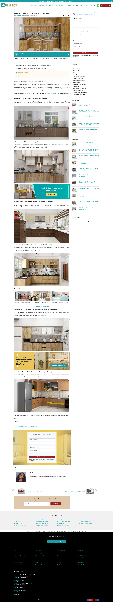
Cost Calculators (59, 5)
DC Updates (76, 74)
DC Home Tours (76, 72)
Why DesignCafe (59, 553)
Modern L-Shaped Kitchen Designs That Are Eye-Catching (89, 175)
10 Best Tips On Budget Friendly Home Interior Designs (87, 208)
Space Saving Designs (60, 550)
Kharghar (24, 583)
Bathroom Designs (39, 557)
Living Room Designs (18, 560)
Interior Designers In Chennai (41, 567)
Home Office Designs (82, 564)
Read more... (75, 106)
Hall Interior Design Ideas (79, 80)
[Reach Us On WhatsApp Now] (98, 6)
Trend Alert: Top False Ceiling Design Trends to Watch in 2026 (89, 143)
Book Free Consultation (42, 456)
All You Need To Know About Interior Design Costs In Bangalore (89, 156)
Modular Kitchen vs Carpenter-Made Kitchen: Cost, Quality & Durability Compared (87, 182)
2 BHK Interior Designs (40, 564)
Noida (15, 587)
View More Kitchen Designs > (42, 306)
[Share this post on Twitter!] (66, 15)
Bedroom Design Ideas (78, 68)
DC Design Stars (77, 70)
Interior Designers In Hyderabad (63, 567)
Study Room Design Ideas (79, 94)
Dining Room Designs (18, 562)
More (92, 5)
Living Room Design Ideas (79, 90)
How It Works (81, 550)
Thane (19, 583)
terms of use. (75, 56)
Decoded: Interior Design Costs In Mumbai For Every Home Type (88, 104)
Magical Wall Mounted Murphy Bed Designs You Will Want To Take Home (89, 124)
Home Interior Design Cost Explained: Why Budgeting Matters (88, 117)
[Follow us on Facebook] (88, 600)
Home (15, 550)
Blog (16, 9)
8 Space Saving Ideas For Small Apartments (88, 201)
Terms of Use (48, 599)
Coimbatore (16, 580)
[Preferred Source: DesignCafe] (83, 14)
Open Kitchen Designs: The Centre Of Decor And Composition (89, 189)
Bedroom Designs (17, 557)
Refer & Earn (59, 560)
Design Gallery (32, 5)
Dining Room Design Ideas (79, 76)
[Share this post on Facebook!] (63, 15)
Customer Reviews (81, 557)
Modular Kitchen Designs (19, 553)
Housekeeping (76, 86)
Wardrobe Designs (39, 553)
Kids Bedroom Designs (39, 555)
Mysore (15, 578)
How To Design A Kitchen (21, 427)
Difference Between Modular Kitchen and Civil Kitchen (27, 426)
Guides (75, 5)
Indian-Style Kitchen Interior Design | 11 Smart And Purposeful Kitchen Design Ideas (89, 111)
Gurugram (16, 586)
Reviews (51, 5)
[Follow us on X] (82, 221)
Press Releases (81, 560)
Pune (15, 584)
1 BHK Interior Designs (18, 564)
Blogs (81, 5)
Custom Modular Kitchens (19, 555)
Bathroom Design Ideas (78, 67)
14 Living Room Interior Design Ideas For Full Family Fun (88, 162)
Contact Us (58, 562)
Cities (86, 5)
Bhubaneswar (17, 590)
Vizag (15, 581)
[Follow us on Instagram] (90, 600)
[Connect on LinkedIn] (98, 600)
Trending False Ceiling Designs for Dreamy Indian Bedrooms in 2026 (88, 130)
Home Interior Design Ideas (79, 84)
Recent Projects (43, 5)
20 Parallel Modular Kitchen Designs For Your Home (88, 195)
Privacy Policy (42, 599)
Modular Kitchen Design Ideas (24, 9)
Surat (15, 594)
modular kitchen (57, 93)
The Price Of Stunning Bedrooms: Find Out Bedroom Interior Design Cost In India (88, 150)
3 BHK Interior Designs (61, 564)
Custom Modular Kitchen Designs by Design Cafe (26, 424)
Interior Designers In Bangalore (20, 567)
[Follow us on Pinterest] (92, 600)
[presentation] (13, 298)
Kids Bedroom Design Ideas (79, 88)
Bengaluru (16, 574)
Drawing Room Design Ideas (79, 78)
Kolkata (15, 588)
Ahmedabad (16, 591)
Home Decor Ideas (77, 82)
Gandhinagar (16, 593)
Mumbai (15, 583)
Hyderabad (16, 576)
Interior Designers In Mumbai (84, 567)
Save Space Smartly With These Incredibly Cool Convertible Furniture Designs (88, 169)
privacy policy (93, 55)
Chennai (15, 577)
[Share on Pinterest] (69, 15)
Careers (58, 557)
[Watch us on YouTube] (96, 600)
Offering (68, 5)
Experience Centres (82, 555)
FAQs (57, 555)
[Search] (98, 23)
